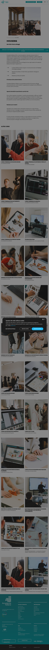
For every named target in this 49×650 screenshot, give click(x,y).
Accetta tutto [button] (37, 328)
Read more (13, 325)
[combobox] (43, 319)
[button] (10, 329)
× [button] (44, 319)
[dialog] (24, 325)
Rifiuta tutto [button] (25, 328)
